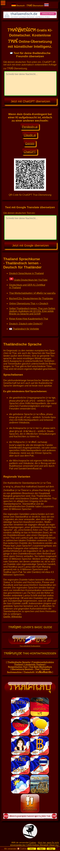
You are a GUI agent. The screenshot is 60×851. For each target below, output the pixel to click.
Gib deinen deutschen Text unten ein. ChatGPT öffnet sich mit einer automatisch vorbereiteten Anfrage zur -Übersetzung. (30, 65)
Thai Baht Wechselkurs (40, 667)
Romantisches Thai (17, 667)
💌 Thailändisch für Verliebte (24, 329)
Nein (41, 849)
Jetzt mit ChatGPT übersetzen (30, 101)
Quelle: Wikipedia (12, 616)
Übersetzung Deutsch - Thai (25, 669)
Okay (51, 849)
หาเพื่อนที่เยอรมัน (44, 672)
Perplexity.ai (30, 126)
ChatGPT (30, 151)
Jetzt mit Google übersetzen (30, 245)
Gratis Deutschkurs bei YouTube (30, 280)
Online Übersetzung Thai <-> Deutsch (28, 303)
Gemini (29, 143)
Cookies (32, 842)
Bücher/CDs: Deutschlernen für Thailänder (31, 298)
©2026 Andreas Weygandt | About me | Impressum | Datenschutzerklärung (37, 846)
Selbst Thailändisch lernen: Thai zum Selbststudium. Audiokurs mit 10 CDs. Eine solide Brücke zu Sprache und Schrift (32, 311)
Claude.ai (30, 135)
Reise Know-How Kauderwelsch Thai (28, 318)
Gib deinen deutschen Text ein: (19, 213)
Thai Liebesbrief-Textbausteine (30, 646)
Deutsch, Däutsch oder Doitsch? (26, 323)
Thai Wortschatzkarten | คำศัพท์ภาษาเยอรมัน (32, 293)
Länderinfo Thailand (35, 664)
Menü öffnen (3, 3)
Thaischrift (28, 672)
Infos (32, 849)
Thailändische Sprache (18, 662)
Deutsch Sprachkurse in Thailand (26, 273)
